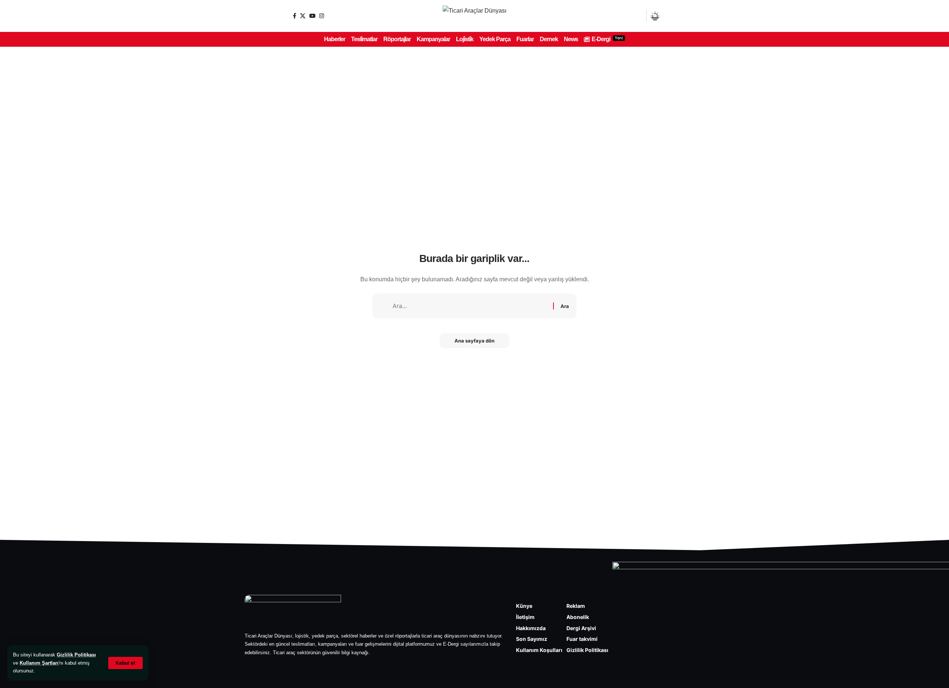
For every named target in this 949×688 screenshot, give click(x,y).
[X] (302, 16)
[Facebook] (294, 16)
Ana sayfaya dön (474, 341)
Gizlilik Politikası (76, 655)
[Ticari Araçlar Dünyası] (474, 16)
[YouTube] (312, 16)
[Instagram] (321, 16)
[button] (125, 663)
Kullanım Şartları (39, 663)
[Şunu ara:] (470, 306)
